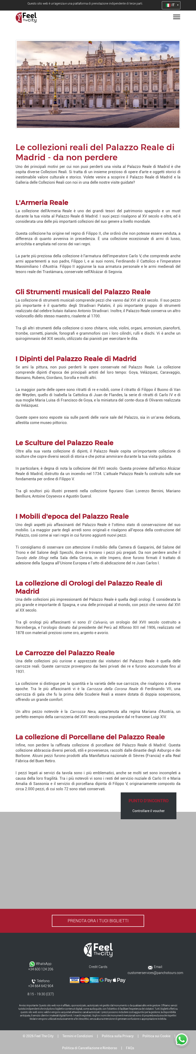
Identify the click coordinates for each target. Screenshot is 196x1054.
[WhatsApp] (181, 1039)
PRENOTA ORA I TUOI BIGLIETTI (98, 920)
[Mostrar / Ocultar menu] (175, 17)
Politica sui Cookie (156, 1036)
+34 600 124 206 (40, 969)
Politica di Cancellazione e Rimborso (89, 1048)
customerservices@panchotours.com (155, 973)
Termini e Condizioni (77, 1036)
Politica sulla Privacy (118, 1036)
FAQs (130, 1048)
